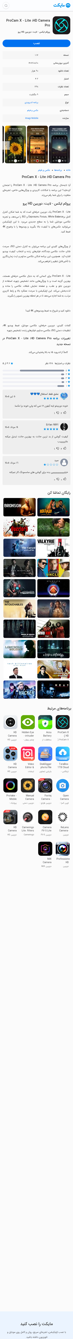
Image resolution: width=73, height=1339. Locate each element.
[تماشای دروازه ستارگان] (53, 589)
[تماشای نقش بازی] (53, 508)
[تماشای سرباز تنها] (19, 650)
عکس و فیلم (32, 110)
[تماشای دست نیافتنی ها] (19, 609)
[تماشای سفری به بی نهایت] (53, 650)
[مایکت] (61, 7)
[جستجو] (6, 5)
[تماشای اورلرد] (19, 528)
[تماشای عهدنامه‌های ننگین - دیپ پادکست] (53, 670)
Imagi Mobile (31, 118)
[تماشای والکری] (53, 549)
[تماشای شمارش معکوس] (19, 589)
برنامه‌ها (58, 170)
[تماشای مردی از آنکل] (53, 569)
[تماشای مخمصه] (53, 690)
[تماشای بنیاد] (53, 609)
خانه (68, 170)
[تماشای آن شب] (19, 569)
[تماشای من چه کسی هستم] (53, 630)
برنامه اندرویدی (31, 102)
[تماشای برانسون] (19, 508)
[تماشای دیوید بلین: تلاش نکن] (53, 528)
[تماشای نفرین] (19, 549)
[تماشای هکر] (19, 690)
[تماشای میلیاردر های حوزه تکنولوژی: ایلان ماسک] (19, 670)
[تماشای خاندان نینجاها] (19, 630)
